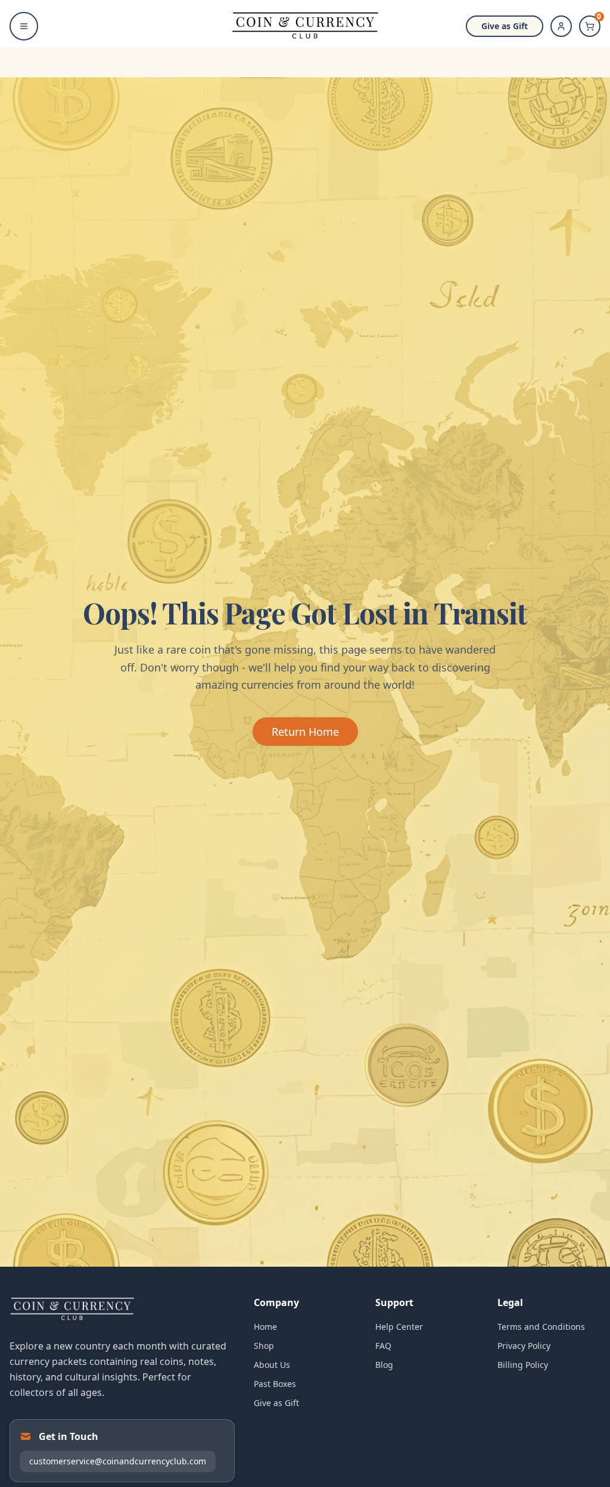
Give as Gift (504, 26)
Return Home (305, 731)
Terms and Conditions (541, 1326)
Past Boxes (275, 1383)
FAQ (383, 1345)
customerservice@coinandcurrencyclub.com (117, 1461)
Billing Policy (522, 1364)
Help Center (399, 1326)
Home (265, 1326)
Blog (384, 1364)
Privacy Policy (523, 1345)
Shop (264, 1345)
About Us (272, 1364)
